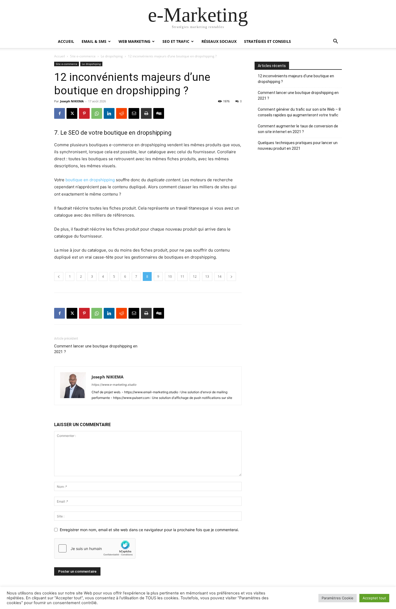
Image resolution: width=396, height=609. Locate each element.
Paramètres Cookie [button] (337, 598)
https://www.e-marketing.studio (114, 385)
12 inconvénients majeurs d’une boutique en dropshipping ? (296, 79)
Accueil (66, 41)
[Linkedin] (109, 113)
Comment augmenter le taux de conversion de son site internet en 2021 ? (298, 129)
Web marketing (134, 41)
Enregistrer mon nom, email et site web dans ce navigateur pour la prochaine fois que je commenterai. (149, 529)
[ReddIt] (121, 113)
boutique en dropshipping (90, 179)
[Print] (146, 113)
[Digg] (158, 113)
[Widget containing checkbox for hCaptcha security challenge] (95, 548)
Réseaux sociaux (219, 41)
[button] (335, 41)
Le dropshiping (112, 56)
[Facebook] (59, 113)
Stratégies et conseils (267, 41)
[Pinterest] (84, 113)
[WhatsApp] (96, 113)
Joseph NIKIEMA (72, 101)
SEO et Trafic (175, 41)
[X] (72, 113)
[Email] (133, 113)
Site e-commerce (83, 56)
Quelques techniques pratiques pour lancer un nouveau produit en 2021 (298, 146)
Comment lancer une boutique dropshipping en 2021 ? (95, 349)
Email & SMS (94, 41)
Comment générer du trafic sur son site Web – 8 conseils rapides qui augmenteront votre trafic (299, 112)
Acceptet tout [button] (374, 598)
